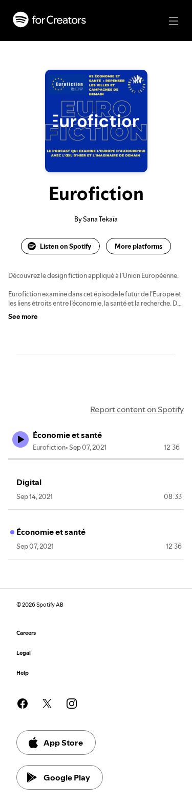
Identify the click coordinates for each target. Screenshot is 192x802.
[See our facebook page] (22, 703)
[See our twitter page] (47, 703)
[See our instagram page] (72, 703)
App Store (63, 742)
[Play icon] (20, 439)
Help (22, 673)
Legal (23, 653)
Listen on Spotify (65, 246)
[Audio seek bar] (96, 459)
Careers (26, 633)
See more (23, 316)
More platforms (138, 246)
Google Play (67, 777)
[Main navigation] (173, 21)
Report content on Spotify (137, 409)
